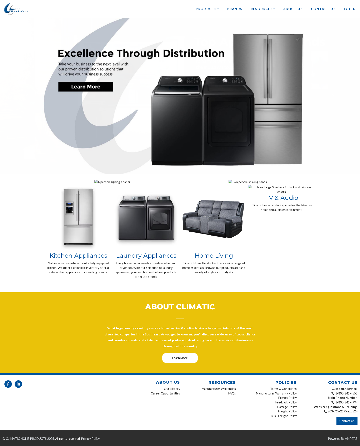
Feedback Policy (286, 402)
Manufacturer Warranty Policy (276, 393)
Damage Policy (287, 406)
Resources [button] (262, 9)
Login (350, 9)
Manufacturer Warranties (219, 389)
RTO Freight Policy (284, 415)
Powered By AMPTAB (343, 438)
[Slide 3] (187, 168)
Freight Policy (287, 411)
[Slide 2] (180, 168)
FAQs (232, 393)
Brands (234, 9)
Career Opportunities (165, 393)
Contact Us (323, 9)
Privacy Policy (287, 397)
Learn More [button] (180, 358)
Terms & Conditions (283, 389)
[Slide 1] (172, 168)
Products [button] (206, 9)
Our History (172, 389)
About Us (293, 9)
